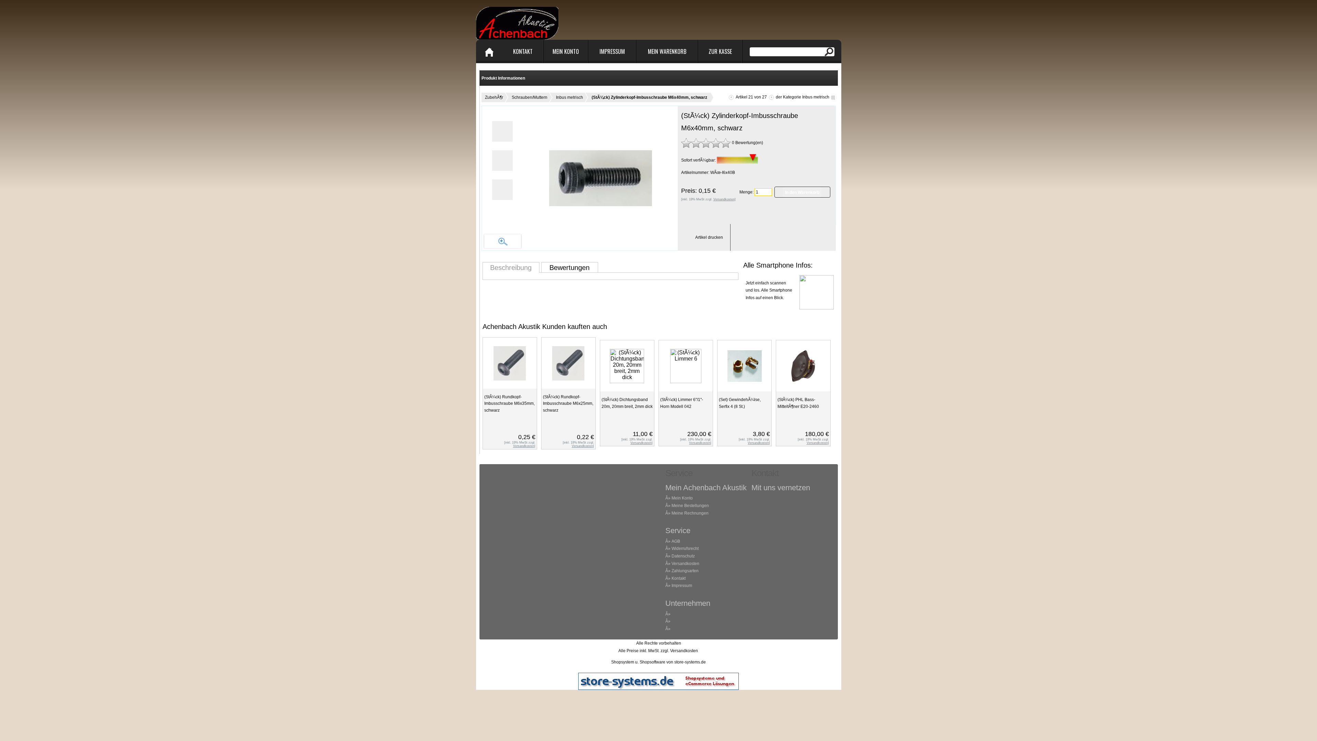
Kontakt (523, 51)
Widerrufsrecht (685, 548)
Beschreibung (511, 267)
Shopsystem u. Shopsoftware (638, 662)
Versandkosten (685, 563)
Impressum (612, 51)
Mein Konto (566, 51)
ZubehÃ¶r (494, 97)
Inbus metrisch (569, 97)
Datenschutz (683, 556)
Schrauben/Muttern (529, 97)
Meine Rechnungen (690, 513)
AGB (676, 541)
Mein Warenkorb (667, 51)
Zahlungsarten (685, 570)
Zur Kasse (720, 51)
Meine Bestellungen (690, 505)
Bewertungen (569, 267)
